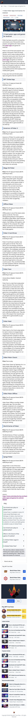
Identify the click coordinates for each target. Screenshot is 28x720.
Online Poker (18, 642)
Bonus (16, 696)
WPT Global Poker (12, 632)
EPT (15, 691)
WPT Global (15, 627)
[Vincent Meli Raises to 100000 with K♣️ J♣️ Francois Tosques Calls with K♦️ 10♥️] (5, 706)
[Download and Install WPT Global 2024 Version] (5, 636)
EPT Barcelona (20, 691)
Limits (19, 632)
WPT (19, 696)
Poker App (11, 637)
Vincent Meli (12, 707)
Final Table (12, 691)
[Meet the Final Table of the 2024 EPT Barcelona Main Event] (5, 690)
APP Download (23, 637)
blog (5, 6)
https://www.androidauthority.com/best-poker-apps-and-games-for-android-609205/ (15, 498)
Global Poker (11, 642)
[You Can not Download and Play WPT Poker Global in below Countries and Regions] (5, 631)
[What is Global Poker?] (5, 641)
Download (21, 627)
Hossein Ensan (20, 701)
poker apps (8, 45)
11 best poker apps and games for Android (16, 6)
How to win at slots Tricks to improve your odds (8, 561)
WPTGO (10, 627)
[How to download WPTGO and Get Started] (5, 626)
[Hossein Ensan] (5, 700)
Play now (24, 611)
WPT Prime (17, 707)
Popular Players (13, 686)
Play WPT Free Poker (15, 715)
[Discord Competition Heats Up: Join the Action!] (5, 695)
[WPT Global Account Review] (5, 647)
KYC (16, 648)
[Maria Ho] (5, 685)
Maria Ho (19, 686)
